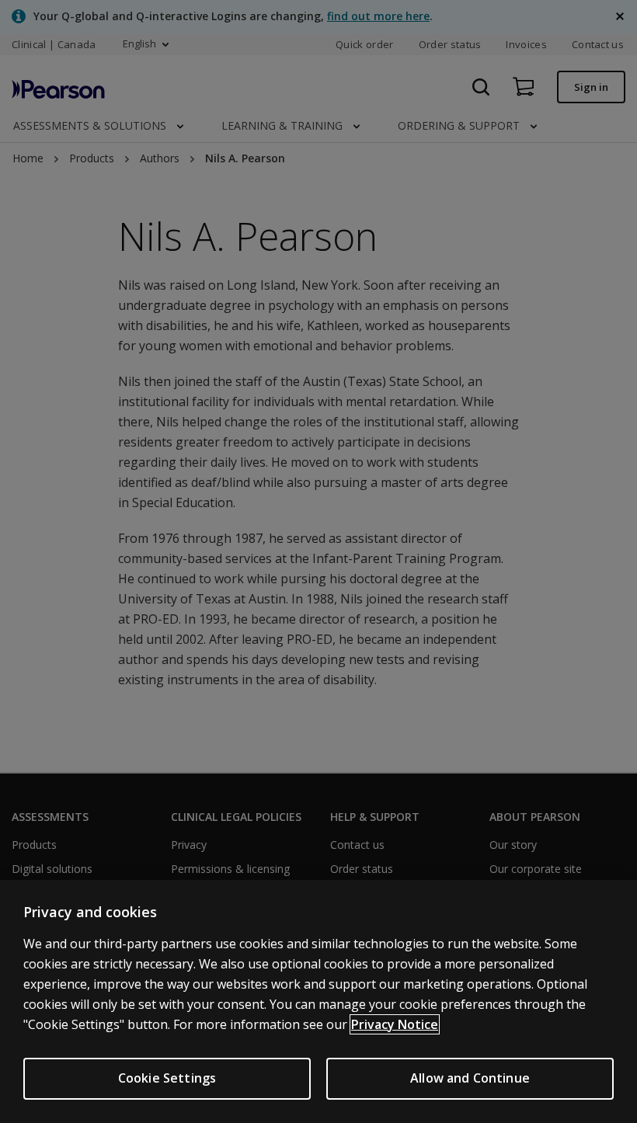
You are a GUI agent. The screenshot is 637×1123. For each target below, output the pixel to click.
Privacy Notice (394, 1024)
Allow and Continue (470, 1077)
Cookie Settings (167, 1077)
